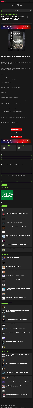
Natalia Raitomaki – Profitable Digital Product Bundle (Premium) (16, 297)
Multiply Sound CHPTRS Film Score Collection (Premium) (15, 345)
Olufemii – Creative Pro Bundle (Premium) (12, 257)
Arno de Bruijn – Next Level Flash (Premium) (13, 323)
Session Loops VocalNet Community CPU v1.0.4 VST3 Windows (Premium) (17, 231)
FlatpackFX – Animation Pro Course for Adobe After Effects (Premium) (17, 314)
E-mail (2, 157)
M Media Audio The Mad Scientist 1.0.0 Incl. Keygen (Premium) (16, 226)
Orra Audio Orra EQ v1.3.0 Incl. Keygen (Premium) (14, 222)
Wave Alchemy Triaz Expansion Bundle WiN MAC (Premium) (15, 279)
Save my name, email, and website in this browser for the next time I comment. (12, 164)
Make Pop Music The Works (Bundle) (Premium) (13, 270)
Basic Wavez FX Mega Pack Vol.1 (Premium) (13, 239)
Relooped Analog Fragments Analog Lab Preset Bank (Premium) (16, 244)
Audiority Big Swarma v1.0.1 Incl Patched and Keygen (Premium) (16, 248)
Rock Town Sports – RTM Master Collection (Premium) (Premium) (16, 319)
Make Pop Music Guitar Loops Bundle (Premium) (13, 266)
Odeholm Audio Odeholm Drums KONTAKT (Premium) (14, 17)
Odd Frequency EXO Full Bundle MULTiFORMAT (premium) (15, 275)
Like (10, 23)
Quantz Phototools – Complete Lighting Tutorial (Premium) (15, 328)
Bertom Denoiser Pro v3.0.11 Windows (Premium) (14, 217)
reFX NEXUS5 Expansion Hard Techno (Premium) (14, 337)
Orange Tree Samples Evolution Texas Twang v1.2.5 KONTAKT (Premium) (10, 148)
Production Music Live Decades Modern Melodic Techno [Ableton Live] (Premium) (17, 1)
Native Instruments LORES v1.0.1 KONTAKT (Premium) (14, 341)
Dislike (13, 23)
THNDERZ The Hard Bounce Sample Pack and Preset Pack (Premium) (17, 213)
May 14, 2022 (30, 1)
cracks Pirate (16, 5)
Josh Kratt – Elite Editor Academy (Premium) (13, 367)
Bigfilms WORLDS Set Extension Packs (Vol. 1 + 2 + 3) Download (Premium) (18, 332)
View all (7, 254)
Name (2, 154)
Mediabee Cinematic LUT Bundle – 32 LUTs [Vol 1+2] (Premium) (16, 306)
